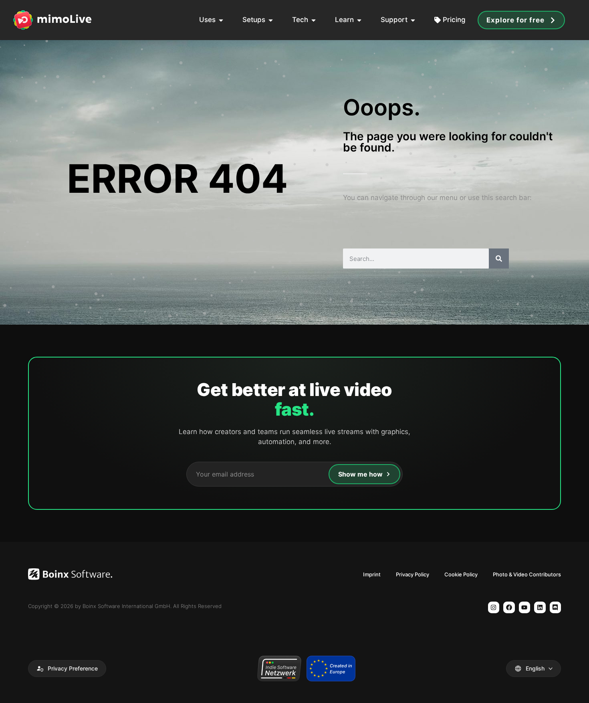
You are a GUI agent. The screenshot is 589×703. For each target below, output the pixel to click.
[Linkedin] (540, 607)
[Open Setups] (270, 20)
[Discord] (555, 607)
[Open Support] (412, 20)
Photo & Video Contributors (527, 574)
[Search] (499, 258)
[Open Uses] (221, 20)
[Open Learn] (359, 20)
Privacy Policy (412, 574)
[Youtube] (525, 607)
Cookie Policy (461, 574)
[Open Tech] (313, 20)
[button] (67, 668)
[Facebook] (509, 607)
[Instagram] (494, 607)
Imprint (372, 574)
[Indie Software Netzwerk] (279, 668)
